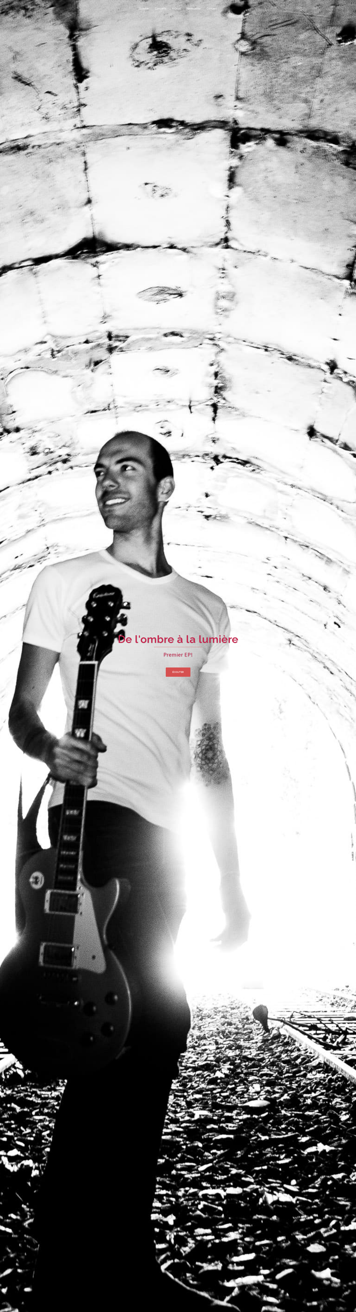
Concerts (160, 8)
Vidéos (176, 8)
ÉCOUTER (178, 672)
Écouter (144, 8)
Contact (212, 8)
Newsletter (194, 8)
